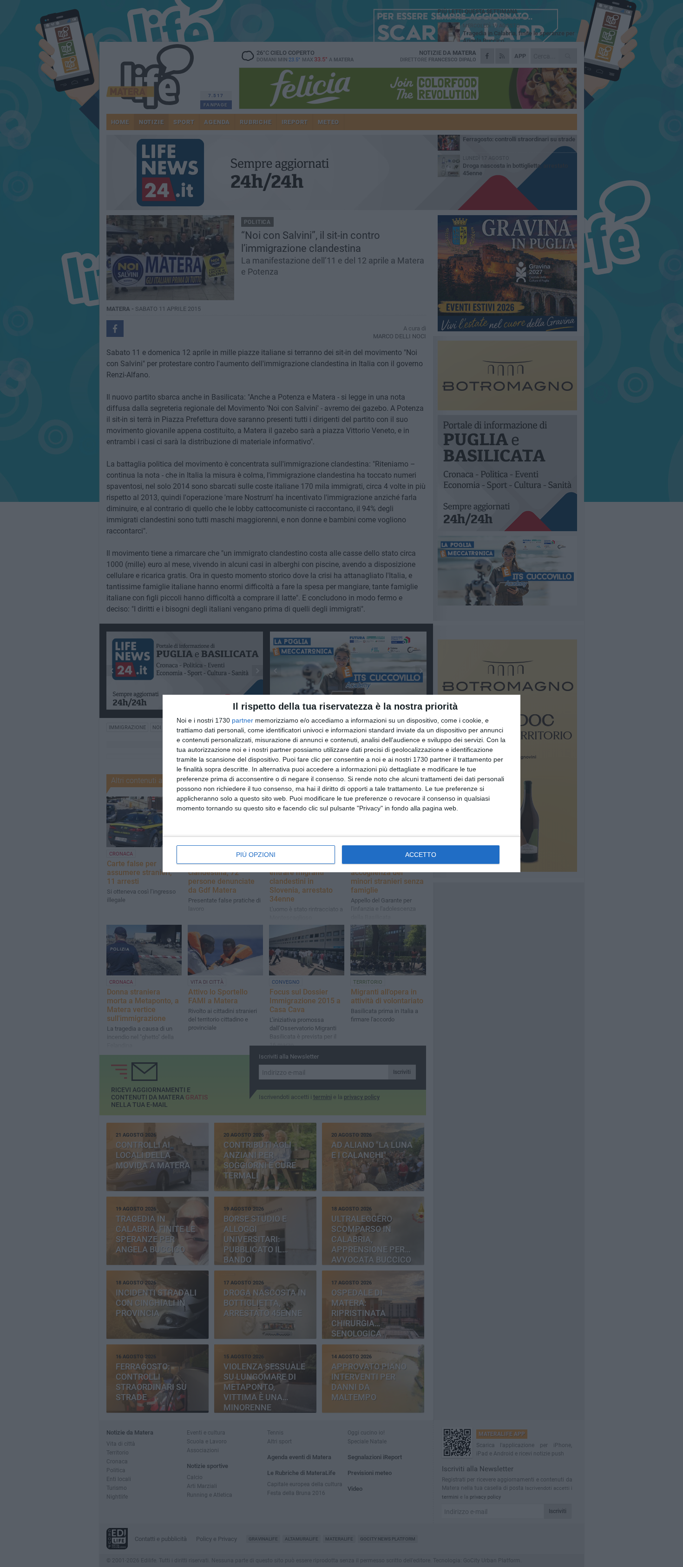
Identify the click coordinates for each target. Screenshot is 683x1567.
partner (242, 720)
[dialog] (341, 783)
